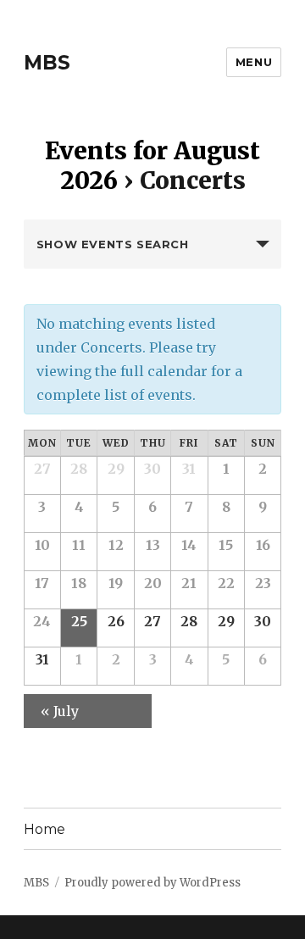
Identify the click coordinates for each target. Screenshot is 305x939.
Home (44, 829)
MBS (47, 63)
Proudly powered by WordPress (152, 882)
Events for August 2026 (152, 166)
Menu (254, 62)
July (60, 711)
